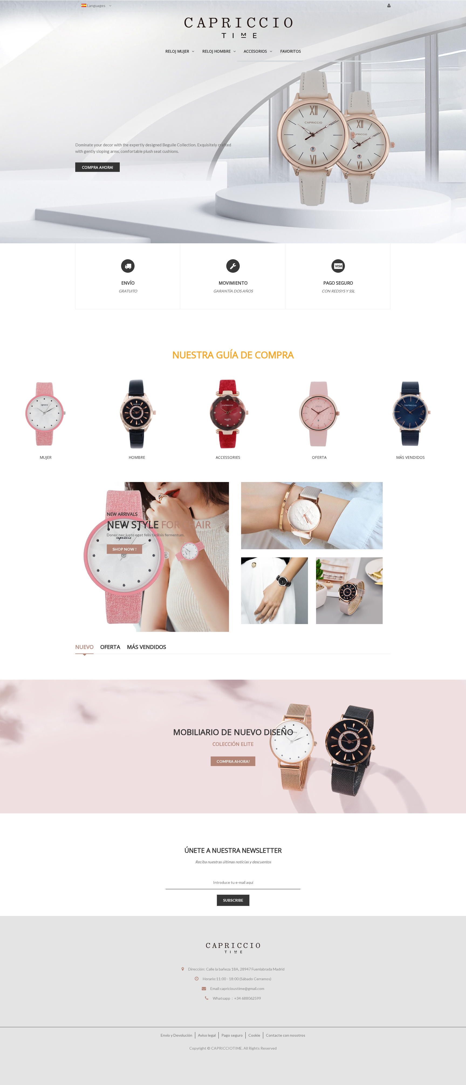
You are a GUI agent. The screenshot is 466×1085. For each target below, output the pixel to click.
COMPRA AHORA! (156, 225)
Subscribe (233, 900)
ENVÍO (128, 283)
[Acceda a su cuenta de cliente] (389, 5)
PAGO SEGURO (338, 283)
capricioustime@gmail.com (242, 988)
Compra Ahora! (233, 761)
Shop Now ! (124, 549)
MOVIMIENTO (233, 283)
